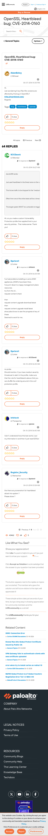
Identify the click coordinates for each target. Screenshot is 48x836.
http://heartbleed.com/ (14, 97)
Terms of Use (11, 735)
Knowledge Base (13, 772)
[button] (9, 831)
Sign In (33, 4)
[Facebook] (35, 794)
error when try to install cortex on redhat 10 (24, 665)
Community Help (13, 761)
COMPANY (10, 703)
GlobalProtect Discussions (16, 680)
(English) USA (41, 9)
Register (25, 4)
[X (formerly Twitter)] (11, 794)
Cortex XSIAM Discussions (16, 636)
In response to (27, 161)
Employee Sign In (41, 4)
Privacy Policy (11, 730)
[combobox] (14, 31)
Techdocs (9, 777)
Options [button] (37, 41)
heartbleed (22, 107)
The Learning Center (15, 766)
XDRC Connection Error (15, 633)
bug (12, 107)
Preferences (36, 831)
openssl (32, 107)
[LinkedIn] (27, 794)
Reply (22, 128)
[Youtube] (19, 794)
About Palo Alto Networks (18, 708)
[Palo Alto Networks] (24, 696)
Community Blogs (13, 756)
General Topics (12, 41)
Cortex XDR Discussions (15, 668)
